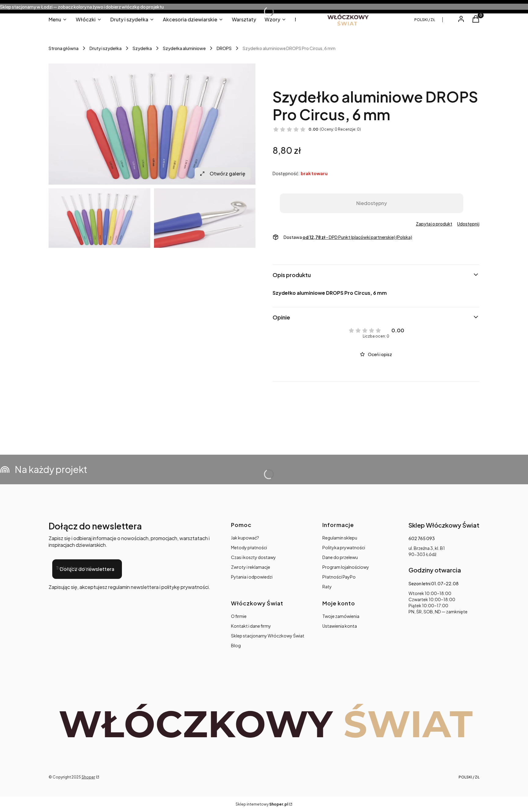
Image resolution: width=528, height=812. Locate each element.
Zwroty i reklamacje (250, 567)
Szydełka (142, 48)
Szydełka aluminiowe (184, 48)
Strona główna (64, 48)
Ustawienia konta (339, 626)
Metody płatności (249, 547)
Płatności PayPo (339, 576)
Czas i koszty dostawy (253, 557)
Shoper (88, 777)
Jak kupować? (245, 537)
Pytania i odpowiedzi (252, 576)
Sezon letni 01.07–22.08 (434, 583)
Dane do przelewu (340, 557)
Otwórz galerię (227, 173)
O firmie (239, 616)
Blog (236, 645)
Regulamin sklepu (339, 537)
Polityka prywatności (343, 547)
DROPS (224, 48)
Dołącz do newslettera (87, 569)
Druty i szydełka (106, 48)
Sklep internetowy (262, 804)
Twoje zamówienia (340, 616)
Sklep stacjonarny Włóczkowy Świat (267, 635)
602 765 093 (422, 538)
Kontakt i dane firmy (251, 626)
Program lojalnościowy (345, 567)
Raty (327, 586)
